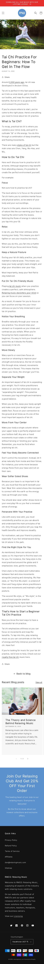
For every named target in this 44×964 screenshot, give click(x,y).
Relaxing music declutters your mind (19, 293)
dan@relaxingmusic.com (15, 862)
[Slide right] (27, 758)
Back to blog (23, 673)
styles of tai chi (24, 145)
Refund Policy (11, 846)
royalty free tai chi (10, 657)
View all (39, 682)
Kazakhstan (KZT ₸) (20, 942)
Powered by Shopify (30, 959)
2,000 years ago (16, 82)
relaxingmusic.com (18, 959)
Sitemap (8, 868)
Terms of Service (12, 851)
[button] (3, 13)
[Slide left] (16, 758)
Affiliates (8, 857)
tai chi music (15, 286)
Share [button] (7, 77)
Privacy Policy (11, 840)
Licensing (18, 916)
